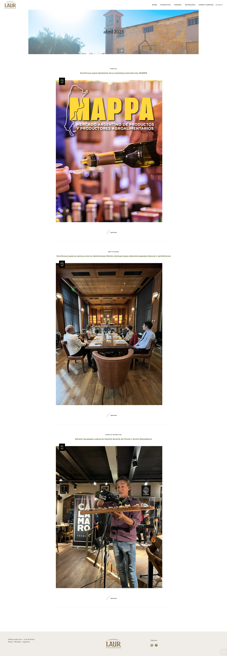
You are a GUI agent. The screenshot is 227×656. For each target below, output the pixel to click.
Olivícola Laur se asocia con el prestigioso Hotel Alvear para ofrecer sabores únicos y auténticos (113, 256)
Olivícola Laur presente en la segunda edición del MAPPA (113, 73)
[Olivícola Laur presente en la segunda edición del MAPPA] (109, 151)
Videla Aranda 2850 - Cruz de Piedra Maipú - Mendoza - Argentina (21, 640)
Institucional (113, 251)
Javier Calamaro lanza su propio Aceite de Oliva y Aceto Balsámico (113, 439)
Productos (117, 434)
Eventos (113, 68)
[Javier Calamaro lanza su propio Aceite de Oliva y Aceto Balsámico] (109, 517)
